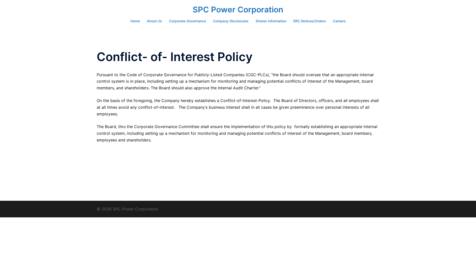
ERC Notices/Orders (309, 21)
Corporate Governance (187, 21)
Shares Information (271, 21)
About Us (154, 21)
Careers (339, 21)
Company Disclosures (231, 21)
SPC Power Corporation (238, 9)
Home (135, 21)
